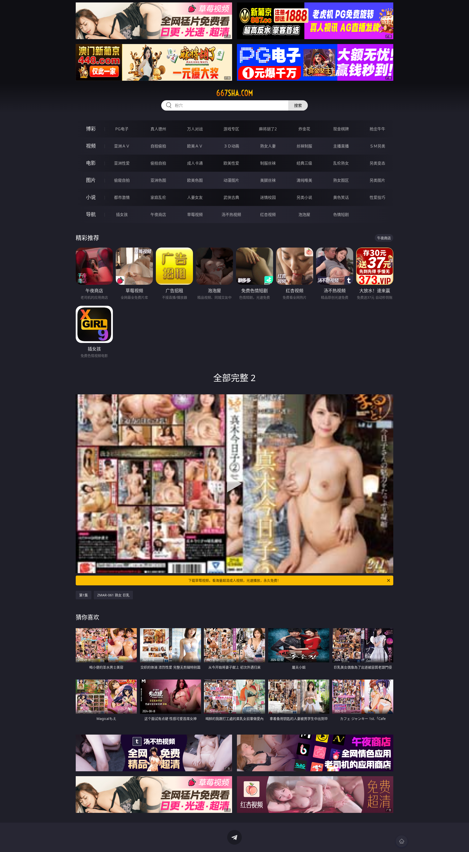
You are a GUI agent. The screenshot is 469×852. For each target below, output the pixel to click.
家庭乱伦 (158, 197)
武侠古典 (231, 197)
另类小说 (304, 197)
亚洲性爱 (122, 163)
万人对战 (195, 129)
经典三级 (304, 163)
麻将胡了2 (268, 129)
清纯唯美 (304, 180)
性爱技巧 (377, 197)
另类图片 (377, 180)
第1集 (83, 595)
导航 (91, 214)
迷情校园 (268, 197)
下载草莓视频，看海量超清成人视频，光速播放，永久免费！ (234, 580)
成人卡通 (195, 163)
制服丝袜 (268, 163)
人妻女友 (195, 197)
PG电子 (121, 129)
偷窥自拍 (122, 180)
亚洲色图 (158, 180)
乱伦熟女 (341, 163)
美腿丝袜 (268, 180)
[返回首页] (401, 841)
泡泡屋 (304, 214)
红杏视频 (268, 214)
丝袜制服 (304, 146)
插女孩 (122, 214)
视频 (91, 146)
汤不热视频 (231, 214)
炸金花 (304, 129)
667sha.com (234, 93)
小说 (91, 197)
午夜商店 (158, 214)
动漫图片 (231, 180)
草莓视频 (195, 214)
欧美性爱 (231, 163)
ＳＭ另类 (377, 146)
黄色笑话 (341, 197)
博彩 (91, 128)
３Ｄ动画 (231, 146)
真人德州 (158, 129)
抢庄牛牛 (377, 129)
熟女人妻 (268, 146)
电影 (91, 163)
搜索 (298, 105)
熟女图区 (341, 180)
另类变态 (377, 163)
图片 (91, 180)
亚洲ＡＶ (122, 146)
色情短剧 (341, 214)
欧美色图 (195, 180)
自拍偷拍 (158, 146)
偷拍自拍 (158, 163)
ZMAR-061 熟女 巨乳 (113, 595)
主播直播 (341, 146)
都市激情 (122, 197)
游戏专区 (231, 129)
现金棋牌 (341, 129)
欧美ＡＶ (195, 146)
